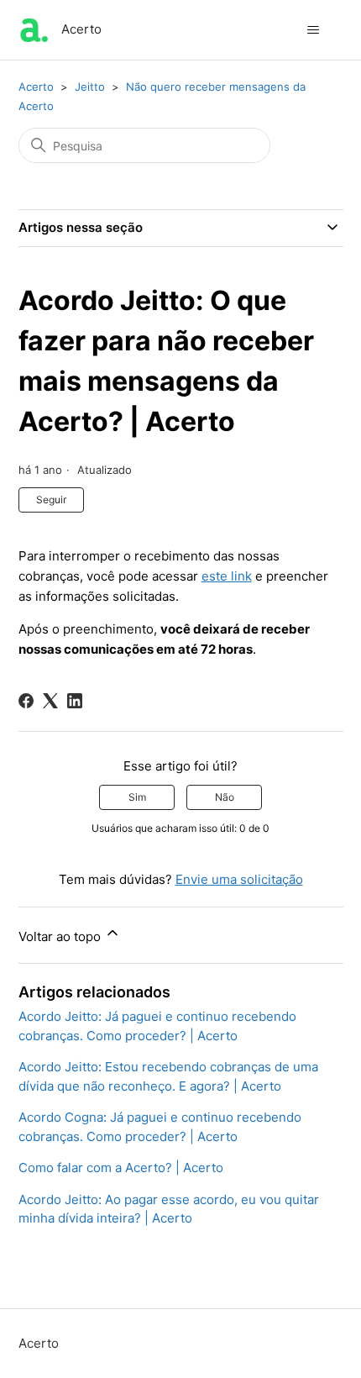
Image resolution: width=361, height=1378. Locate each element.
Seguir (51, 499)
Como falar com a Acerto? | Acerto (120, 1168)
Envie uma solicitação (239, 879)
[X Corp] (50, 700)
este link (226, 576)
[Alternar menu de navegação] (313, 30)
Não (224, 797)
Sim (137, 797)
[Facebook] (26, 700)
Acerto (36, 86)
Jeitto (90, 86)
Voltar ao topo (61, 936)
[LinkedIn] (74, 700)
